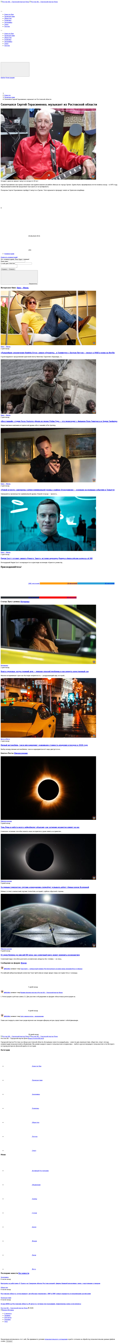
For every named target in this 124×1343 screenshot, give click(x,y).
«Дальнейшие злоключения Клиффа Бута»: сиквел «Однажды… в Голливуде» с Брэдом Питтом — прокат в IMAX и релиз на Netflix (58, 353)
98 (71, 598)
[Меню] (1, 11)
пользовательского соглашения (56, 1339)
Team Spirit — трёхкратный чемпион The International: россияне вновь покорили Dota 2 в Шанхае (51, 969)
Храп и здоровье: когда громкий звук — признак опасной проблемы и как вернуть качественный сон (45, 671)
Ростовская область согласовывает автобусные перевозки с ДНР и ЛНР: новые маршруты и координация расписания (46, 1294)
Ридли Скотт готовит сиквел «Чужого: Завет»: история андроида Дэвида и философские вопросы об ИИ (47, 558)
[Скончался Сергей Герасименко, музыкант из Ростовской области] (48, 179)
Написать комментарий (9, 257)
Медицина (24, 601)
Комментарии (9, 254)
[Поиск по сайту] (14, 61)
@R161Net (7, 969)
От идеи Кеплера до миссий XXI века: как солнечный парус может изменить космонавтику (40, 955)
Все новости (23, 1273)
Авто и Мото (5, 739)
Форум (24, 963)
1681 (33, 583)
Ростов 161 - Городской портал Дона (14, 1308)
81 (109, 583)
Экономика (5, 1277)
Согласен (9, 1341)
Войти (3, 78)
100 (33, 598)
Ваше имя (4, 261)
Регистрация (10, 78)
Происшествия (6, 1298)
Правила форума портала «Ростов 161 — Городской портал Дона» (41, 992)
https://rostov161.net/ (35, 1038)
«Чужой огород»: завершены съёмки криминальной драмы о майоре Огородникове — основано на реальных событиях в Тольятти (57, 490)
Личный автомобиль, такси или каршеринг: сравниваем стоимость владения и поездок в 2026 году (44, 745)
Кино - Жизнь (23, 288)
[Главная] (18, 93)
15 (72, 583)
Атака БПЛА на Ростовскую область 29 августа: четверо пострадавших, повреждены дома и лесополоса (41, 1304)
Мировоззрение (21, 753)
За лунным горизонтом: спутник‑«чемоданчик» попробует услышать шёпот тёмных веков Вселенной (45, 887)
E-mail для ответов (8, 263)
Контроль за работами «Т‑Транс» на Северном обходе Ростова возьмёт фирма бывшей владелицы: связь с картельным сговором (50, 1283)
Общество (4, 1287)
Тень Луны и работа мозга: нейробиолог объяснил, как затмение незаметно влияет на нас (40, 827)
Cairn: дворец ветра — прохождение (32, 1016)
